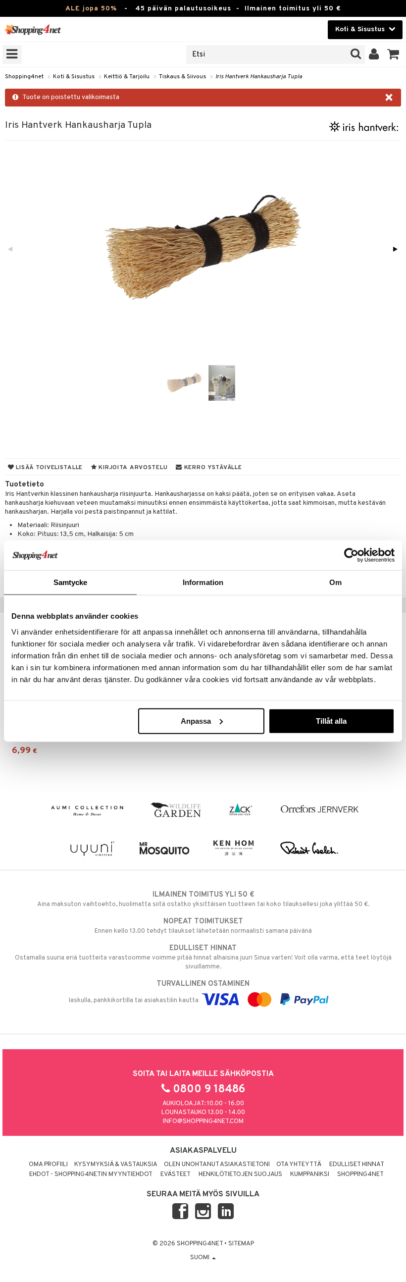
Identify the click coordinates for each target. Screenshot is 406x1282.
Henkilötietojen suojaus (240, 1174)
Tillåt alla (331, 720)
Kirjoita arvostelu (132, 468)
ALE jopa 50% (91, 8)
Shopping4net (24, 77)
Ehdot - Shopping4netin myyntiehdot (90, 1174)
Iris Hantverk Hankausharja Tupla (258, 77)
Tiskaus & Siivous (182, 77)
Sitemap (241, 1244)
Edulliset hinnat (356, 1165)
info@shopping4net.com (203, 1121)
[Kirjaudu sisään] (374, 54)
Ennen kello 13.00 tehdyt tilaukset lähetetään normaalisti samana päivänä (203, 926)
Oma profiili (48, 1165)
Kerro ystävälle (212, 468)
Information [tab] (203, 582)
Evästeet (175, 1174)
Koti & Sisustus (74, 77)
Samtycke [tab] (70, 582)
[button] (393, 54)
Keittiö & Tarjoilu (127, 77)
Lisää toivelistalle (48, 468)
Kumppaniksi (309, 1174)
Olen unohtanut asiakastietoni (217, 1165)
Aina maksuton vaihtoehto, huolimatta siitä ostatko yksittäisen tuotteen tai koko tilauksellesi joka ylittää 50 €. (203, 899)
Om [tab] (335, 582)
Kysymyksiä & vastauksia (115, 1165)
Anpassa (196, 720)
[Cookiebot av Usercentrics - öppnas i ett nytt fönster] (351, 555)
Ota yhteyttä (298, 1165)
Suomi (200, 1258)
